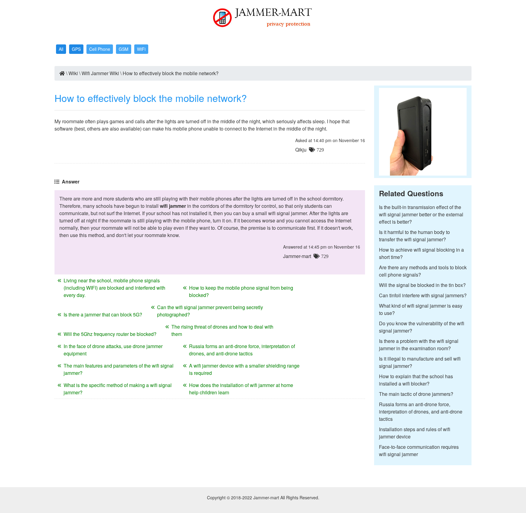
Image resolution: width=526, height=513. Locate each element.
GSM (123, 49)
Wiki (73, 73)
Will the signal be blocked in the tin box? (422, 284)
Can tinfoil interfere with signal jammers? (423, 295)
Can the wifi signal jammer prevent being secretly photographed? (210, 311)
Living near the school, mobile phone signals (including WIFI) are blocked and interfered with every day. (114, 287)
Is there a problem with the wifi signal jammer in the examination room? (418, 344)
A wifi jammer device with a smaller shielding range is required (244, 369)
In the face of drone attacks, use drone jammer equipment (113, 350)
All (61, 49)
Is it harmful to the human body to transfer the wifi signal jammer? (414, 236)
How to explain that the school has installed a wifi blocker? (416, 380)
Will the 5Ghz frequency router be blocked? (110, 333)
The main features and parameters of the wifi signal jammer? (119, 369)
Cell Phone (99, 49)
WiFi (141, 49)
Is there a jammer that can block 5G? (103, 314)
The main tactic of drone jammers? (416, 393)
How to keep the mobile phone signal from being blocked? (241, 291)
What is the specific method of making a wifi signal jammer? (118, 389)
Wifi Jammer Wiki (100, 73)
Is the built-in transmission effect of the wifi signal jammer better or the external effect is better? (421, 214)
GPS (76, 49)
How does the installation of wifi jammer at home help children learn (241, 389)
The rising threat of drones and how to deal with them (222, 330)
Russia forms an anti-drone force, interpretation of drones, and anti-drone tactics (242, 350)
